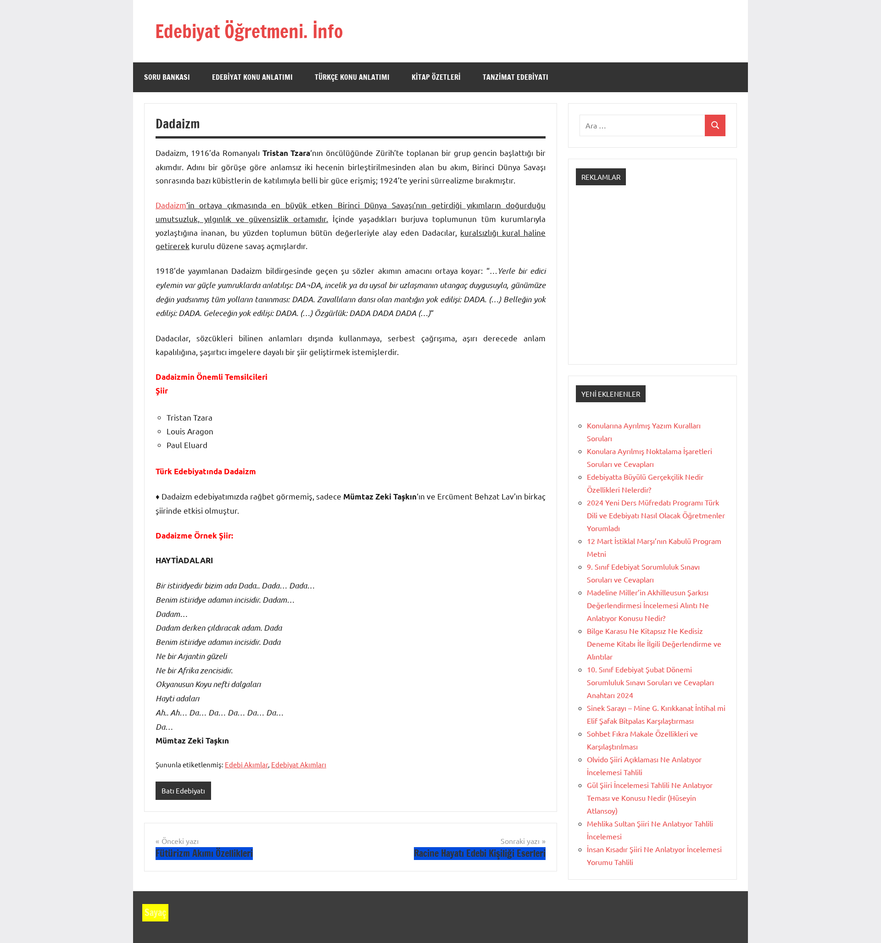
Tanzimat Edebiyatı (515, 77)
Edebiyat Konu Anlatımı (252, 77)
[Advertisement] (652, 283)
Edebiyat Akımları (298, 764)
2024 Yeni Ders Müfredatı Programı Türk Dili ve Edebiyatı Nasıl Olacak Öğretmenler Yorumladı (656, 515)
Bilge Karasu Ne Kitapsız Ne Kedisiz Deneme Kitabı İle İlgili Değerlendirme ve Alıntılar (654, 643)
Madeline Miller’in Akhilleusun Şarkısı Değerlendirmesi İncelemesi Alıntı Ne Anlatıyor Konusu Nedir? (648, 605)
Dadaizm (171, 205)
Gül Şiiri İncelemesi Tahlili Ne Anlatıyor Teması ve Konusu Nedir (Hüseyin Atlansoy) (650, 797)
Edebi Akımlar (246, 764)
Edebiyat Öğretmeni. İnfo (249, 31)
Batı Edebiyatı (183, 790)
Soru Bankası (167, 77)
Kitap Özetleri (436, 77)
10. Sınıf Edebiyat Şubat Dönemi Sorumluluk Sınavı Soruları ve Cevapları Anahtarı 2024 (650, 682)
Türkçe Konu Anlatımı (352, 77)
